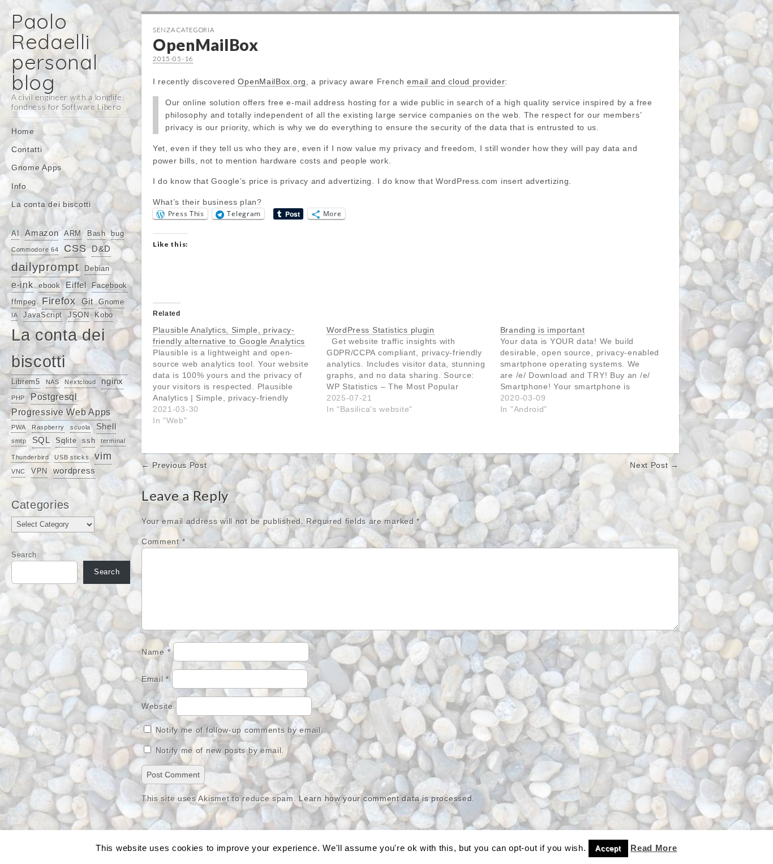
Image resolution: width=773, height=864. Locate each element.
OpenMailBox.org (272, 81)
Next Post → (654, 465)
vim (103, 456)
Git (87, 301)
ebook (49, 285)
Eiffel (76, 285)
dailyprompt (45, 267)
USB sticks (71, 457)
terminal (113, 440)
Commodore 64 (34, 249)
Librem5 (25, 381)
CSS (75, 248)
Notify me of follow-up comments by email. (240, 729)
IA (14, 315)
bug (117, 233)
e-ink (22, 285)
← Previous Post (174, 465)
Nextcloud (80, 382)
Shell (106, 426)
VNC (18, 471)
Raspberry (48, 427)
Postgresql (54, 397)
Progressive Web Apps (61, 412)
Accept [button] (608, 848)
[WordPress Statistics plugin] (413, 369)
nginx (112, 381)
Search (24, 555)
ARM (72, 233)
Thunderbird (30, 457)
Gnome (111, 302)
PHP (18, 397)
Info (19, 186)
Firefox (59, 301)
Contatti (26, 149)
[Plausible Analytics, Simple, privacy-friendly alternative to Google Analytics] (240, 375)
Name (155, 651)
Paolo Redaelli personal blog (54, 51)
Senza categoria (183, 29)
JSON (78, 315)
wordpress (74, 470)
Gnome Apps (36, 167)
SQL (41, 440)
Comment (163, 541)
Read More (653, 848)
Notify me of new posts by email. (220, 750)
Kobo (104, 315)
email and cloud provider (456, 81)
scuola (80, 427)
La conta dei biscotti (51, 204)
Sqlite (65, 440)
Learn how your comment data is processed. (387, 798)
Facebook (109, 285)
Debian (96, 268)
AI (15, 233)
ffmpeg (23, 302)
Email (155, 679)
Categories (40, 504)
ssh (88, 440)
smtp (19, 440)
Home (23, 131)
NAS (52, 382)
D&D (101, 248)
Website (157, 706)
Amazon (41, 233)
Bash (96, 233)
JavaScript (42, 315)
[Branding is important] (587, 369)
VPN (39, 471)
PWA (18, 427)
